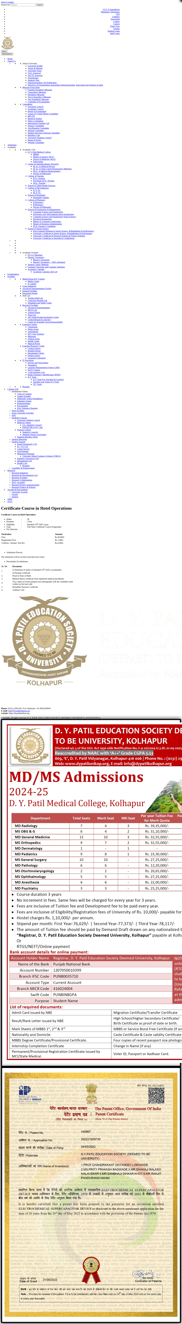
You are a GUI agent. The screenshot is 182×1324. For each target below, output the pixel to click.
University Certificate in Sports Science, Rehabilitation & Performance (62, 233)
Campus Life (12, 389)
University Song (34, 71)
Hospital (25, 387)
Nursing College (24, 430)
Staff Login (115, 33)
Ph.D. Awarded (18, 482)
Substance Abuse (24, 401)
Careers (116, 24)
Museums (32, 336)
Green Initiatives (29, 286)
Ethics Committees (35, 121)
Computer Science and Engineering (48, 212)
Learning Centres (29, 324)
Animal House (34, 312)
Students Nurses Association (34, 434)
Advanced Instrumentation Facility (36, 288)
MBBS (36, 154)
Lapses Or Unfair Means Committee (43, 114)
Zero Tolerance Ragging (27, 408)
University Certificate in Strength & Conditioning (53, 238)
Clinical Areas (34, 339)
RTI (118, 14)
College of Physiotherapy (38, 188)
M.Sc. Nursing (39, 183)
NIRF (9, 499)
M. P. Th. (37, 193)
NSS (14, 415)
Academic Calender (36, 269)
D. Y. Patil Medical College (39, 152)
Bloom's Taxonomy (36, 257)
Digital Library (34, 355)
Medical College (24, 422)
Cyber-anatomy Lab (36, 372)
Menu (4, 51)
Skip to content (7, 2)
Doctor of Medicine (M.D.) (44, 159)
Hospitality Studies (41, 197)
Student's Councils (30, 432)
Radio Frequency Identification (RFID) (44, 375)
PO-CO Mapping (35, 255)
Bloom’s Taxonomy (41, 260)
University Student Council (28, 420)
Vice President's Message (38, 99)
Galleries (116, 17)
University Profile (35, 66)
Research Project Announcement (25, 485)
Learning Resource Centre (33, 346)
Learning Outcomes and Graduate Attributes (46, 267)
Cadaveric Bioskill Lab (37, 300)
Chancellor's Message (37, 92)
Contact (116, 21)
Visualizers (32, 365)
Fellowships (38, 162)
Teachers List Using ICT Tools (46, 382)
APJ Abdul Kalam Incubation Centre (43, 317)
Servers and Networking (38, 363)
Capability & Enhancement (23, 468)
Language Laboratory (37, 358)
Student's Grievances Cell (28, 458)
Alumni (116, 29)
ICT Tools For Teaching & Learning (48, 379)
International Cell (24, 461)
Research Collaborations (22, 480)
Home (10, 59)
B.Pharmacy (38, 205)
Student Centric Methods (38, 264)
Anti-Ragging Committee (38, 128)
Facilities (11, 276)
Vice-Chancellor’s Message (39, 97)
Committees (27, 104)
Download (115, 19)
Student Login (114, 31)
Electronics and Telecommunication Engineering (53, 214)
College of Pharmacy (36, 200)
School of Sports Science (38, 229)
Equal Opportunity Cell (27, 444)
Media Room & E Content (33, 279)
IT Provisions (28, 360)
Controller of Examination (39, 102)
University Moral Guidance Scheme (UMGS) (41, 456)
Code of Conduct (24, 394)
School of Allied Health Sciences (41, 185)
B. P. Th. (37, 190)
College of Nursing (36, 176)
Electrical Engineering (42, 219)
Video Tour (115, 26)
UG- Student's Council (32, 425)
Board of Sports (34, 140)
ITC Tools (37, 384)
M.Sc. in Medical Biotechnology (46, 171)
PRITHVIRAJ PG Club (32, 427)
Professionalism (23, 403)
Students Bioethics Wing (27, 437)
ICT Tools (32, 377)
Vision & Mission (35, 68)
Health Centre (33, 341)
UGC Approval (34, 73)
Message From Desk (31, 87)
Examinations (13, 274)
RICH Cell (32, 310)
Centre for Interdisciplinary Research (43, 164)
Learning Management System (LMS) (44, 367)
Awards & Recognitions (17, 490)
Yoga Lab (32, 315)
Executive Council (35, 106)
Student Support (18, 442)
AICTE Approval (35, 75)
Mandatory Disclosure (110, 12)
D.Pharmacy (38, 202)
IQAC (10, 501)
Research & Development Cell (24, 475)
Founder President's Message (40, 90)
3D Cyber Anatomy (36, 334)
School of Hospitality (37, 195)
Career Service (23, 449)
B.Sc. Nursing (39, 178)
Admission (12, 145)
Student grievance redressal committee (44, 133)
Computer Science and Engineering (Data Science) (54, 217)
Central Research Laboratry (39, 320)
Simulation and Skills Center (40, 303)
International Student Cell (38, 123)
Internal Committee (36, 130)
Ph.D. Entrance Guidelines (44, 226)
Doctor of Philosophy (42, 173)
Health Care (22, 463)
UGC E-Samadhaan (111, 9)
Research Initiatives (20, 473)
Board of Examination (37, 111)
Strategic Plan (33, 80)
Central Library (34, 348)
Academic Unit (28, 150)
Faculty (15, 494)
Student (15, 497)
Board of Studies (35, 118)
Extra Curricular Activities (23, 413)
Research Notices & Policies (24, 487)
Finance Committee (36, 126)
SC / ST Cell (22, 446)
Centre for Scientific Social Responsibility (45, 322)
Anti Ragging (23, 451)
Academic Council (35, 109)
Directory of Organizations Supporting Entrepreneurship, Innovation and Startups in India (65, 85)
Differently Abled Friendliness (30, 399)
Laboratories (33, 332)
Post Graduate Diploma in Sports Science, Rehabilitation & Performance (63, 231)
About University (29, 63)
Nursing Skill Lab (35, 298)
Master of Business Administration (47, 224)
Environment (22, 406)
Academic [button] (11, 147)
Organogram (33, 78)
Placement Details (29, 293)
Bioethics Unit (34, 135)
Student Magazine (19, 439)
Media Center (33, 281)
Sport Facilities (18, 411)
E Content (32, 284)
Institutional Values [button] (20, 391)
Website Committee (36, 142)
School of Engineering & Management (44, 209)
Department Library (36, 353)
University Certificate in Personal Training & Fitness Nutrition (59, 236)
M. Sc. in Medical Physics (44, 166)
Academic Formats (30, 253)
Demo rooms (33, 329)
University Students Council (39, 138)
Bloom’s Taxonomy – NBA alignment (49, 262)
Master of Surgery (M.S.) (43, 157)
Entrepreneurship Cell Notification (42, 83)
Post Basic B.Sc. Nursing (43, 181)
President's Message (36, 94)
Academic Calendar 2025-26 (45, 272)
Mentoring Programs (25, 454)
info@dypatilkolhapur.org (19, 711)
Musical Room (34, 343)
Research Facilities (30, 305)
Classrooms (32, 327)
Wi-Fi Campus (34, 370)
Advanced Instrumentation (39, 308)
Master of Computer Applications (47, 221)
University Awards (19, 492)
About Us (11, 61)
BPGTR (31, 116)
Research (11, 470)
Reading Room (34, 351)
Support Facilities (29, 291)
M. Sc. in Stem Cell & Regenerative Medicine (52, 169)
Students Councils (19, 418)
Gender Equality (24, 396)
